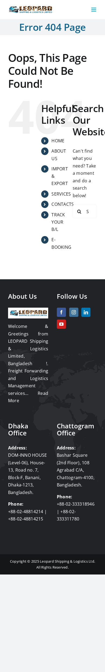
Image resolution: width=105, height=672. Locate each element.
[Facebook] (61, 312)
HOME (57, 141)
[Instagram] (73, 312)
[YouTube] (61, 324)
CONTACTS (62, 204)
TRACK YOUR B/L (58, 222)
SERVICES (61, 194)
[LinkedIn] (85, 312)
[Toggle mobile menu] (94, 9)
